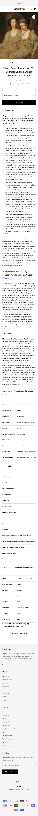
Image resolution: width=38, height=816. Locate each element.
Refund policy (6, 746)
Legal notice (6, 722)
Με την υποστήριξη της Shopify (19, 789)
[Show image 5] (21, 62)
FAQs (4, 718)
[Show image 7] (25, 62)
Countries (5, 693)
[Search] (32, 9)
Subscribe (10, 771)
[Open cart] (35, 9)
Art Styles (5, 683)
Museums (5, 686)
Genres (4, 696)
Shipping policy (7, 735)
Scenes (4, 700)
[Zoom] (33, 17)
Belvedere (6, 278)
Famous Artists (7, 679)
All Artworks (6, 676)
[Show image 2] (14, 62)
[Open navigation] (3, 9)
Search (4, 732)
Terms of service (7, 739)
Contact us (5, 715)
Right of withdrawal (8, 729)
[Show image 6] (23, 62)
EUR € (18, 782)
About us (5, 742)
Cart (3, 712)
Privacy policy (6, 725)
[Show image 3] (16, 62)
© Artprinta (19, 786)
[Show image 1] (12, 62)
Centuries (5, 690)
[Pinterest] (3, 664)
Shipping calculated (19, 84)
